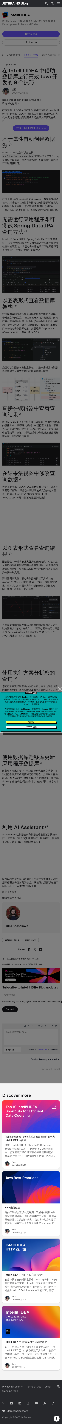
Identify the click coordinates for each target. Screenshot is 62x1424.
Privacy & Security (12, 1386)
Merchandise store (16, 1411)
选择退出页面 (29, 716)
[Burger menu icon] (58, 3)
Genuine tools (10, 1391)
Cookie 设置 (31, 727)
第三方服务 (51, 714)
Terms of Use (33, 1386)
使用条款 (44, 711)
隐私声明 (35, 711)
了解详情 (35, 704)
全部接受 (31, 722)
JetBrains (25, 1417)
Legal (48, 1386)
